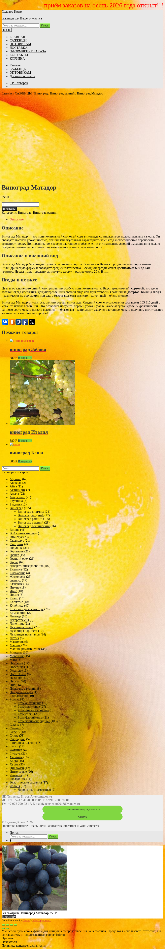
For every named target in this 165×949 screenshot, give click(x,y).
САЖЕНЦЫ (18, 40)
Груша (14, 562)
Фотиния (16, 750)
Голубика (16, 547)
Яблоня (15, 786)
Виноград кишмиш (31, 511)
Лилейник (17, 623)
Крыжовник (18, 612)
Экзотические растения (26, 782)
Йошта (14, 594)
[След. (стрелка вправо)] (7, 928)
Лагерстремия (19, 620)
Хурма (14, 764)
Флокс (14, 746)
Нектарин (16, 663)
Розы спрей (25, 714)
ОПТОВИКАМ (20, 44)
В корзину (9, 208)
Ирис (13, 591)
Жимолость (17, 576)
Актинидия (17, 490)
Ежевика (16, 569)
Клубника (16, 605)
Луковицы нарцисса (23, 630)
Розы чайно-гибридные (34, 721)
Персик (15, 681)
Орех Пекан (18, 674)
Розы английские (29, 703)
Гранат (14, 555)
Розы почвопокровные (33, 710)
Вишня (14, 529)
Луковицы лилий (21, 627)
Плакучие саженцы (23, 688)
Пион (13, 685)
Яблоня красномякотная (34, 789)
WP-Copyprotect (41, 920)
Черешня (16, 775)
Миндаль (16, 652)
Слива (14, 735)
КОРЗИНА (17, 58)
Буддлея (15, 504)
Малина (15, 645)
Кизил (14, 598)
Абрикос (15, 479)
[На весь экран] (11, 925)
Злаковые (16, 584)
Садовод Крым (12, 11)
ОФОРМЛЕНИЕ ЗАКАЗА (28, 51)
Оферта (82, 816)
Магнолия (17, 641)
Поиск (44, 25)
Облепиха (16, 667)
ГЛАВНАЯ (17, 37)
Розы (13, 699)
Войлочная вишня (22, 533)
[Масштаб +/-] (15, 925)
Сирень (15, 732)
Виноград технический (34, 526)
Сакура (15, 724)
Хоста (14, 760)
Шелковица (18, 779)
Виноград (41, 93)
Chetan (26, 920)
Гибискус (16, 537)
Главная (15, 65)
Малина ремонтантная (25, 649)
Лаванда (15, 616)
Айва (13, 486)
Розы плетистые (29, 706)
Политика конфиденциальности (82, 809)
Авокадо (16, 482)
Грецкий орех (19, 558)
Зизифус (15, 580)
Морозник (17, 656)
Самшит (15, 728)
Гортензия (17, 551)
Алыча (14, 493)
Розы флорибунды (30, 717)
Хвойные (16, 757)
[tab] (86, 219)
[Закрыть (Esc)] (3, 925)
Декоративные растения (26, 565)
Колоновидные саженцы (26, 609)
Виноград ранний (62, 93)
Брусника (16, 500)
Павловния (17, 677)
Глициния (16, 544)
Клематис (16, 602)
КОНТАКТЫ (19, 55)
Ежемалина (17, 573)
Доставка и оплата (22, 76)
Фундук (15, 753)
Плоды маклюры (21, 692)
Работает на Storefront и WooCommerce (72, 825)
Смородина (17, 739)
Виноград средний (30, 522)
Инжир (15, 587)
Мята (13, 659)
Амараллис (17, 497)
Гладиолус (17, 540)
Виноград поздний (31, 515)
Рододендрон (19, 695)
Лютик (14, 638)
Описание (17, 219)
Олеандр (16, 670)
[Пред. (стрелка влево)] (3, 928)
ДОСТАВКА (19, 47)
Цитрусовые (18, 771)
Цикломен (17, 768)
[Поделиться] (7, 925)
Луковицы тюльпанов (25, 634)
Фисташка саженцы (23, 742)
